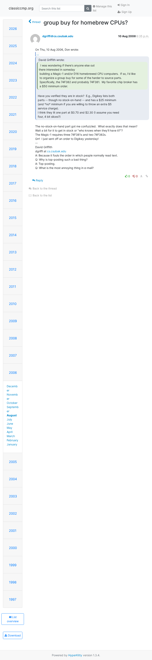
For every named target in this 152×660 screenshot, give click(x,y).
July (9, 419)
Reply (39, 180)
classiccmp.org (21, 8)
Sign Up (126, 11)
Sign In (125, 5)
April (9, 432)
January (12, 444)
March (11, 436)
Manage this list (102, 8)
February (12, 440)
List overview (13, 619)
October (12, 402)
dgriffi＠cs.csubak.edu (57, 36)
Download (14, 635)
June (10, 423)
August (12, 415)
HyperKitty (75, 655)
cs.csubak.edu (56, 151)
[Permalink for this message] (147, 176)
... (37, 54)
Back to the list (42, 195)
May (9, 427)
